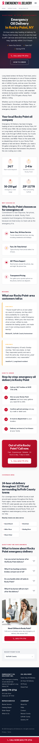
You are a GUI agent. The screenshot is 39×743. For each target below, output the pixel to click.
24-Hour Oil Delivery (27, 681)
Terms (9, 732)
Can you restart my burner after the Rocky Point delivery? (16, 560)
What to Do (5, 713)
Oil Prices (24, 684)
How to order (19, 62)
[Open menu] (35, 3)
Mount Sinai (8, 535)
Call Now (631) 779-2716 (20, 740)
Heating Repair (7, 707)
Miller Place (8, 529)
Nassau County (25, 713)
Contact (23, 710)
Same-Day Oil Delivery (28, 678)
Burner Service (7, 704)
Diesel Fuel (24, 687)
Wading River (26, 529)
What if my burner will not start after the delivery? (16, 590)
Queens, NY (24, 720)
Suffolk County (12, 8)
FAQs (22, 707)
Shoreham (25, 524)
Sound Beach (8, 524)
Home (3, 8)
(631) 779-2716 (20, 638)
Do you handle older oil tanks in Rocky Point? (16, 580)
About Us (24, 704)
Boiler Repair (6, 710)
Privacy (4, 732)
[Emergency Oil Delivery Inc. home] (17, 3)
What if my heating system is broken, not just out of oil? (15, 570)
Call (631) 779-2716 (20, 56)
